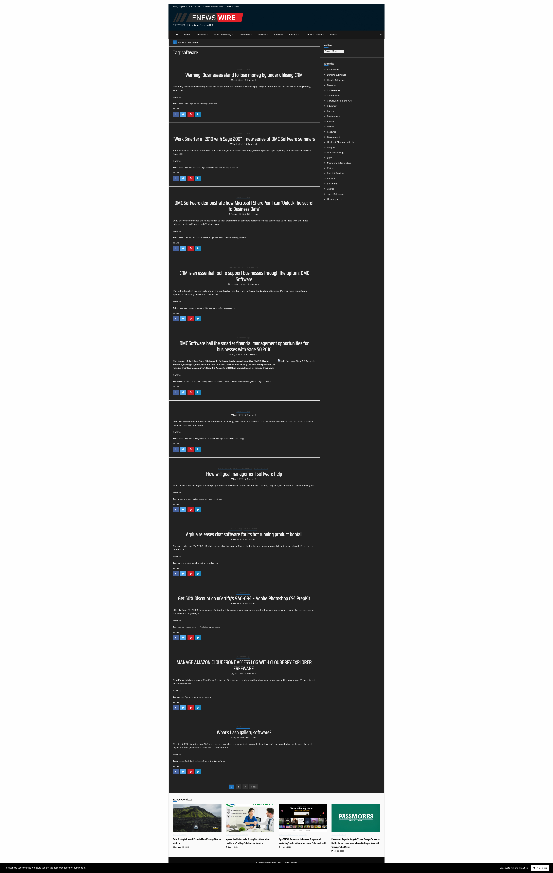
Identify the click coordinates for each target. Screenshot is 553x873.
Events (330, 121)
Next (253, 786)
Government (333, 136)
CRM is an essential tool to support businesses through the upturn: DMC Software (244, 276)
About (197, 6)
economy (213, 308)
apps (177, 563)
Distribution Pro (232, 6)
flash (187, 761)
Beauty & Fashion (336, 79)
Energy (330, 111)
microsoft (204, 238)
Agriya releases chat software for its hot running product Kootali (244, 534)
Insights (331, 147)
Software (332, 183)
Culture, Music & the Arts (340, 100)
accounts (179, 381)
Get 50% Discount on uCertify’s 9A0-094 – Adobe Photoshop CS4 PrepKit (244, 598)
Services (278, 34)
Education (332, 105)
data (191, 167)
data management (205, 381)
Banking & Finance (236, 267)
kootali (188, 563)
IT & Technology (222, 34)
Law (329, 157)
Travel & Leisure (313, 34)
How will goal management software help (244, 474)
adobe (178, 627)
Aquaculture (333, 69)
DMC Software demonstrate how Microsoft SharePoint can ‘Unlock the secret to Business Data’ (244, 206)
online (214, 761)
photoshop (206, 627)
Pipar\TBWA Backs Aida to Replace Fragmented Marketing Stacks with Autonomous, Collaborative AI (302, 841)
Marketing (245, 34)
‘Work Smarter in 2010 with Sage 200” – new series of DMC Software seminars (244, 139)
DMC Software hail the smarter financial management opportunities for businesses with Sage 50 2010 (244, 346)
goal (177, 499)
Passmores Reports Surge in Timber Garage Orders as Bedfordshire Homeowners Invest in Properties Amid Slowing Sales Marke (356, 843)
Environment (333, 116)
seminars (210, 167)
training (226, 167)
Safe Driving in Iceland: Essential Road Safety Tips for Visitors (197, 841)
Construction (333, 95)
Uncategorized (334, 199)
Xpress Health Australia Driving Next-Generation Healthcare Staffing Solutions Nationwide (247, 841)
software (213, 104)
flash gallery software (199, 761)
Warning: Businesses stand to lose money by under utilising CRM (244, 75)
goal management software (192, 499)
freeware (189, 697)
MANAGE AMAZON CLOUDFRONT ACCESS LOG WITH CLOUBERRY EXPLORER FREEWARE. (244, 665)
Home (187, 34)
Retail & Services (261, 468)
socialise (195, 563)
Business (201, 34)
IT (206, 438)
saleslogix (204, 104)
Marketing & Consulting (242, 468)
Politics (262, 34)
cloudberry (179, 697)
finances (233, 381)
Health (333, 34)
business (179, 104)
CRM (186, 104)
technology (230, 308)
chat (182, 563)
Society (293, 34)
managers (209, 499)
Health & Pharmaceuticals (340, 142)
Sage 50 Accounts (215, 367)
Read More (177, 97)
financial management (247, 381)
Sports (330, 188)
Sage (191, 104)
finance (196, 167)
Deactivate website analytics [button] (514, 868)
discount (195, 627)
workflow (234, 167)
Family (330, 126)
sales (196, 104)
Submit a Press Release (213, 6)
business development (193, 308)
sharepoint (221, 438)
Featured (331, 131)
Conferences (333, 90)
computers (186, 627)
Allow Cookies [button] (540, 868)
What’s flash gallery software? (244, 732)
